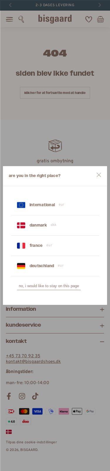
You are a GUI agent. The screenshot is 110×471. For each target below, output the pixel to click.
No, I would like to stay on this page (49, 286)
